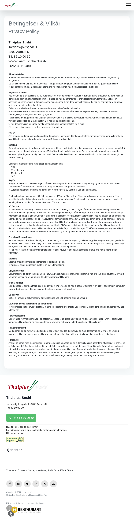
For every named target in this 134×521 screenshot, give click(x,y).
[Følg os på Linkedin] (35, 483)
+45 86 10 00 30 (23, 417)
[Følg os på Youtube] (53, 483)
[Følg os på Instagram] (18, 483)
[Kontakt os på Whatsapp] (44, 483)
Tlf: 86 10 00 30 (15, 407)
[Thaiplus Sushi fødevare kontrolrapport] (15, 440)
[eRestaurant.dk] (23, 510)
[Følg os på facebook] (9, 483)
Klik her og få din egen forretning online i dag (24, 503)
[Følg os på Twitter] (27, 483)
